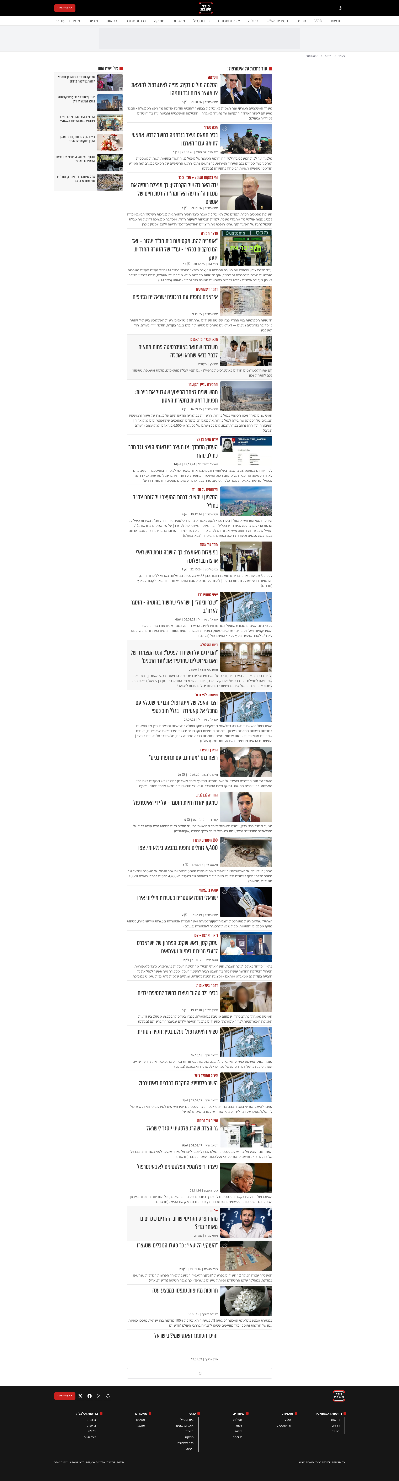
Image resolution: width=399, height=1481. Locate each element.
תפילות (237, 1420)
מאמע (141, 1425)
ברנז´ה (253, 20)
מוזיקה (159, 20)
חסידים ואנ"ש (277, 20)
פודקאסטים (283, 1425)
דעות (239, 1425)
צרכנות (91, 1420)
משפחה (179, 20)
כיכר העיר (90, 1437)
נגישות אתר (61, 1462)
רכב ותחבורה (136, 20)
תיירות (189, 1431)
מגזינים (140, 1420)
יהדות (238, 1431)
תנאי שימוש (77, 1462)
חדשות (336, 20)
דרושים (110, 1462)
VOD (318, 20)
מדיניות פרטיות (95, 1462)
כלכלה (92, 1431)
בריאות (111, 20)
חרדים (301, 20)
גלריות (93, 20)
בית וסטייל (201, 20)
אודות (120, 1462)
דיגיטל (189, 1449)
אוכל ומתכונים (229, 20)
